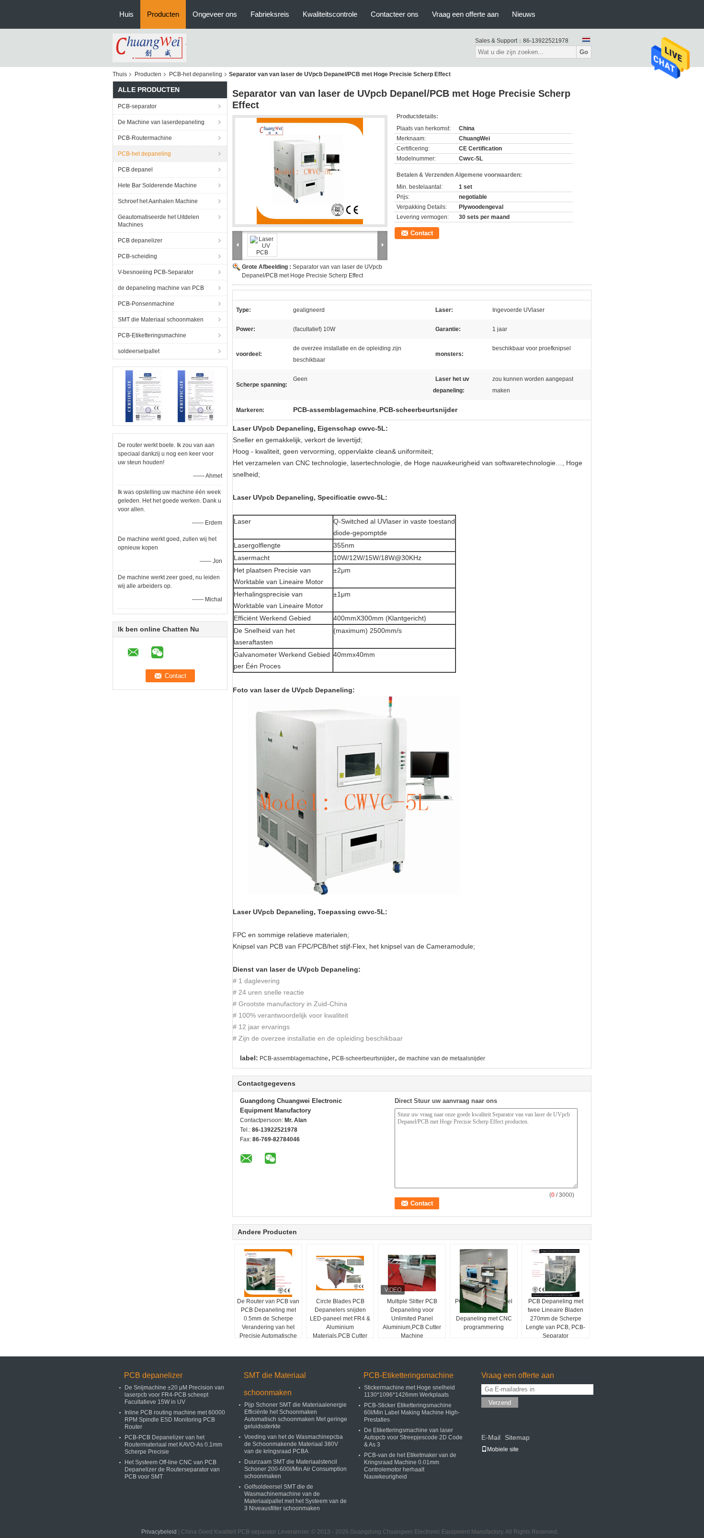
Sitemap (517, 1437)
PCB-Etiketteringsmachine (152, 335)
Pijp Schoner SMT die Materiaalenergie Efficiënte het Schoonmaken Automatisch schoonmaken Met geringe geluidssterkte (295, 1415)
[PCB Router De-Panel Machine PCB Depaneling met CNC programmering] (483, 1281)
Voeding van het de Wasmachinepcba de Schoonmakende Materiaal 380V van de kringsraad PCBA (293, 1444)
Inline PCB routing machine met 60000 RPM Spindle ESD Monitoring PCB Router (175, 1419)
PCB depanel (135, 169)
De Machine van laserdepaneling (161, 122)
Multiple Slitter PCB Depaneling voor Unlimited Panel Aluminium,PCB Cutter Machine (412, 1318)
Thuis (120, 74)
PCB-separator (137, 106)
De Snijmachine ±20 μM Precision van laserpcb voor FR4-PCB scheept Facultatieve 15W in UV (174, 1394)
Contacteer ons (395, 14)
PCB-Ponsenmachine (146, 303)
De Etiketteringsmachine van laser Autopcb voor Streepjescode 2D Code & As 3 (413, 1437)
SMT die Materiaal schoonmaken (161, 319)
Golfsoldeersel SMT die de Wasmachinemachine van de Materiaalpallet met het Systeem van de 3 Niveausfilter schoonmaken (295, 1497)
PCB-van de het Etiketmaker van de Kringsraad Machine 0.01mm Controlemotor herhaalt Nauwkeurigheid (410, 1466)
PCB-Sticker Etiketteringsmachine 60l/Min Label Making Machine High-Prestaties (412, 1412)
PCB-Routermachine (145, 138)
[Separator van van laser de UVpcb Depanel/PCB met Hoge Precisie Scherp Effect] (310, 171)
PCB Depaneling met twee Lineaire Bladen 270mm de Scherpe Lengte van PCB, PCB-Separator (555, 1318)
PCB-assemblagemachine (294, 1058)
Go (583, 52)
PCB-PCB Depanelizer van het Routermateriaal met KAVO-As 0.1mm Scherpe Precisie (173, 1444)
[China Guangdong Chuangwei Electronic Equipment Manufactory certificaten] (144, 395)
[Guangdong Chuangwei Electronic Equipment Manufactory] (149, 47)
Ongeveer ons (215, 14)
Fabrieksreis (269, 14)
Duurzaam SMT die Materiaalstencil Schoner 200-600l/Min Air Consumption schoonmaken (295, 1469)
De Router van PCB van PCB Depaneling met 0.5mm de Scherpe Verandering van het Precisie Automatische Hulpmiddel (268, 1323)
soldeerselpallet (138, 351)
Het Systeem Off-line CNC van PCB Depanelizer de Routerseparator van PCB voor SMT (172, 1469)
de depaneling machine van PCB (161, 288)
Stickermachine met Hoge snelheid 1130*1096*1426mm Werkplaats (409, 1391)
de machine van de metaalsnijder (441, 1058)
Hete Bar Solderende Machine (157, 185)
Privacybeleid (159, 1531)
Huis (126, 14)
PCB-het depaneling (195, 74)
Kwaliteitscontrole (330, 14)
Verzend (499, 1402)
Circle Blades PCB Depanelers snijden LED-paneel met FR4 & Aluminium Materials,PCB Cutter (340, 1318)
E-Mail (490, 1437)
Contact (421, 233)
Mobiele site (503, 1449)
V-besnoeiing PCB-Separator (155, 272)
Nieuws (523, 14)
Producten (163, 14)
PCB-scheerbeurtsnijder (363, 1058)
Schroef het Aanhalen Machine (158, 201)
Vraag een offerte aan (465, 14)
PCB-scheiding (137, 256)
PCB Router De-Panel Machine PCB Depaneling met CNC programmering (483, 1314)
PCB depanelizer (140, 240)
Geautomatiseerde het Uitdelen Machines (158, 221)
